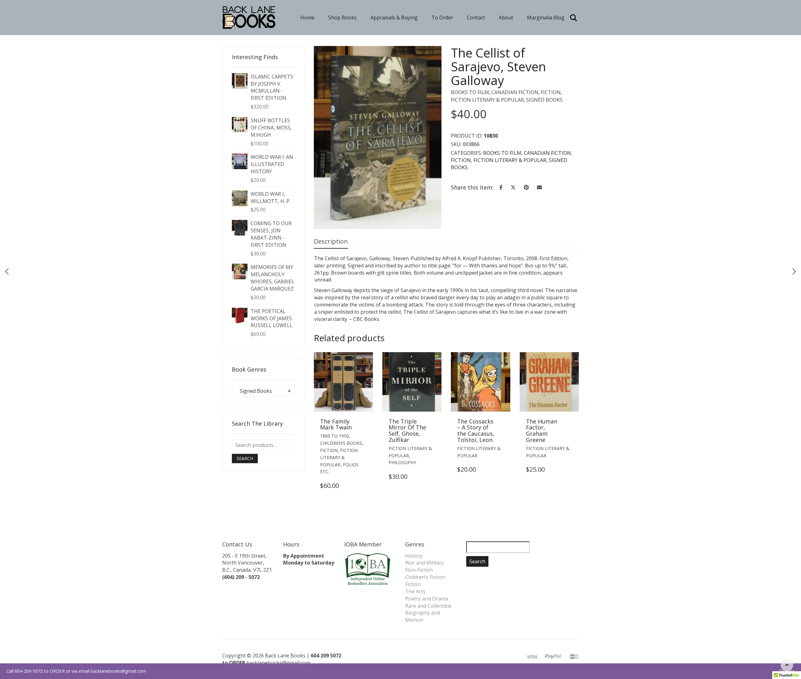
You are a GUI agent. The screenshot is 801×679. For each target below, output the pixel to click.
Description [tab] (331, 241)
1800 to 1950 (334, 436)
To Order (442, 17)
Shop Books (342, 17)
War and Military (424, 562)
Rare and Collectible (428, 605)
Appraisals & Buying (394, 17)
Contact (476, 17)
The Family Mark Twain (336, 424)
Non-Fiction (419, 569)
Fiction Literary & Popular (487, 99)
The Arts (415, 591)
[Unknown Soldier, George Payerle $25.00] (794, 271)
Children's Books (341, 443)
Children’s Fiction (425, 577)
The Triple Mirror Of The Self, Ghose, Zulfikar (407, 430)
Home (307, 17)
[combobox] (263, 391)
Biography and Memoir (422, 616)
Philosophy (402, 462)
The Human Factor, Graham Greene (541, 430)
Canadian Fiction (514, 92)
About (506, 17)
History (413, 555)
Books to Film (470, 92)
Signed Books (544, 99)
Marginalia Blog (545, 17)
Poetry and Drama (426, 598)
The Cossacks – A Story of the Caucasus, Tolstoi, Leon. (475, 430)
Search (245, 458)
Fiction (551, 92)
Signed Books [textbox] (263, 391)
